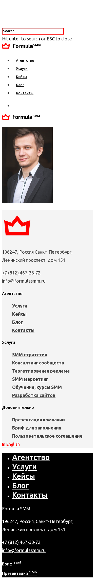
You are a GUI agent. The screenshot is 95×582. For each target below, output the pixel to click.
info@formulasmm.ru (24, 280)
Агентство (25, 60)
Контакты (24, 93)
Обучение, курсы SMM (37, 387)
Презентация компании (38, 419)
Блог (20, 85)
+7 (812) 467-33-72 (21, 272)
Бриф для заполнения (36, 427)
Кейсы (21, 77)
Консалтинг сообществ (38, 362)
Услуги (22, 69)
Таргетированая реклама (41, 370)
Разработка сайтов (33, 395)
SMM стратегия (29, 354)
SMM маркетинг (30, 378)
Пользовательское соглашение (47, 435)
